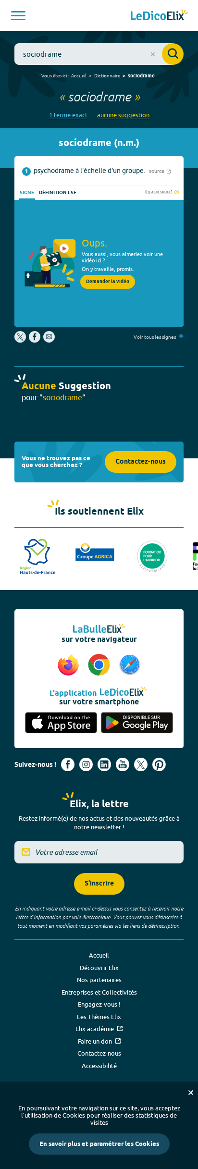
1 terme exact (68, 115)
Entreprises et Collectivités (99, 992)
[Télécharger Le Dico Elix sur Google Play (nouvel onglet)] (137, 723)
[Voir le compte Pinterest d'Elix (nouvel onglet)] (159, 764)
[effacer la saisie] (153, 54)
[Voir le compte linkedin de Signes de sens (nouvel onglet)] (104, 764)
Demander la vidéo (107, 281)
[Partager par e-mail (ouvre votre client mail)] (49, 340)
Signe (27, 192)
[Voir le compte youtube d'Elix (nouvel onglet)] (122, 764)
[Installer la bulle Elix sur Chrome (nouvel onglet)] (100, 665)
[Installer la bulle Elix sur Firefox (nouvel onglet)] (69, 665)
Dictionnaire (107, 75)
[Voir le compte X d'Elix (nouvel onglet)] (141, 764)
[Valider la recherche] (173, 54)
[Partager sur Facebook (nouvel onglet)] (34, 340)
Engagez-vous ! (99, 1004)
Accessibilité (99, 1066)
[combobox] (99, 54)
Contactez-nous (140, 462)
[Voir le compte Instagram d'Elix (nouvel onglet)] (86, 764)
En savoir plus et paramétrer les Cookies (99, 1144)
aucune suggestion (123, 115)
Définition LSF (57, 192)
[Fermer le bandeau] (191, 1092)
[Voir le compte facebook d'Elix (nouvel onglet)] (67, 764)
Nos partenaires (99, 980)
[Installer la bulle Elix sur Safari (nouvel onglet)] (130, 665)
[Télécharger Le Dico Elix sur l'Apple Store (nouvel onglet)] (61, 723)
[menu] (18, 15)
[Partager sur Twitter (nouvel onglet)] (20, 340)
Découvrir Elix (99, 968)
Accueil (79, 75)
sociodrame (141, 76)
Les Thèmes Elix (99, 1017)
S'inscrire (99, 883)
